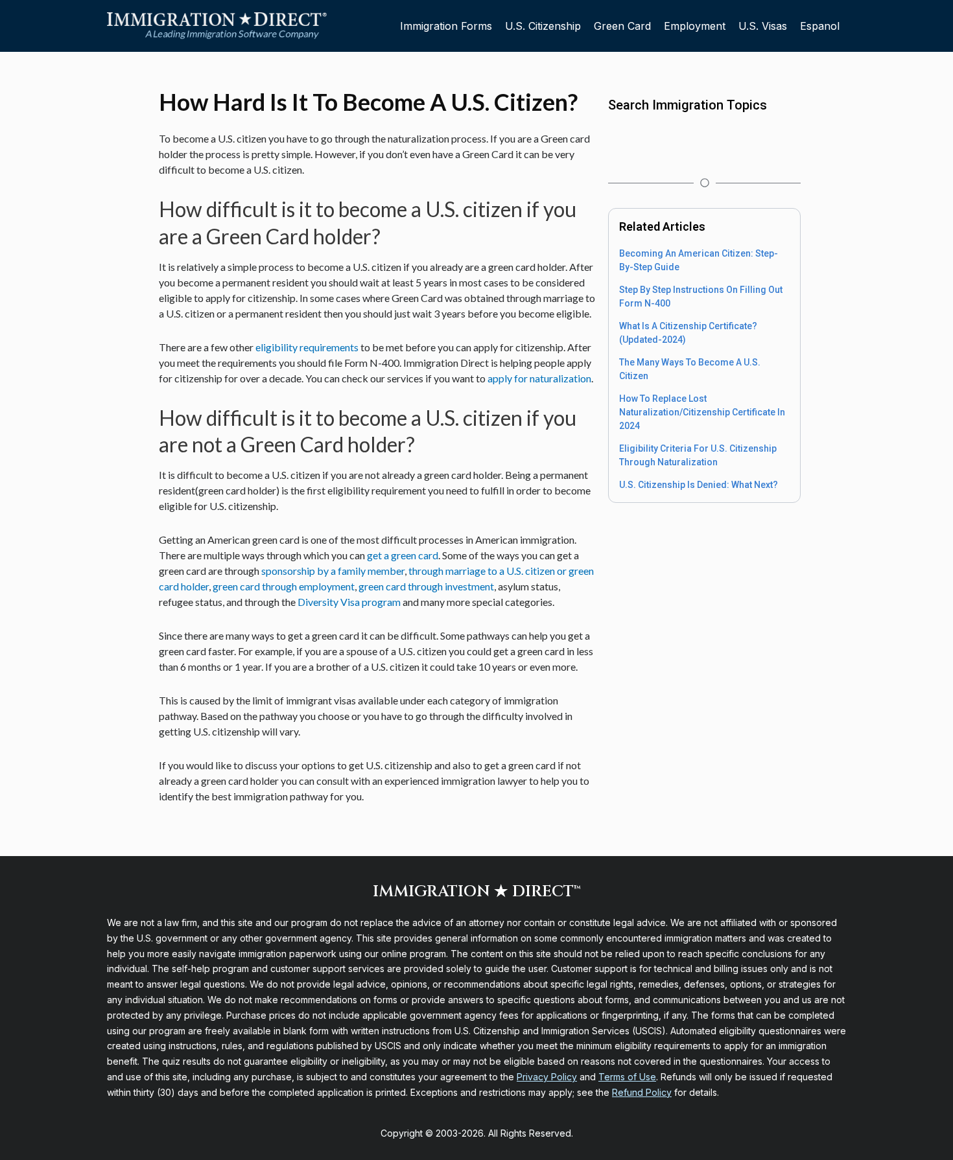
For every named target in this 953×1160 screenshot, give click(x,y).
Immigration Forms (446, 25)
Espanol (820, 25)
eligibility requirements (307, 347)
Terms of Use (627, 1076)
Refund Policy (642, 1092)
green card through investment (426, 586)
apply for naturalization (539, 378)
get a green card (402, 555)
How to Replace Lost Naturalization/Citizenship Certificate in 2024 (702, 412)
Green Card (622, 25)
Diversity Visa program (349, 602)
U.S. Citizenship (543, 25)
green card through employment (284, 586)
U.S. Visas (762, 25)
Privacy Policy (547, 1076)
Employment (694, 25)
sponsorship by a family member (333, 570)
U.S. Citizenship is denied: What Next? (698, 485)
